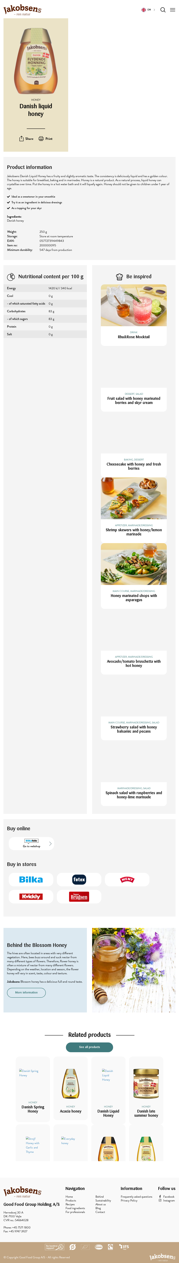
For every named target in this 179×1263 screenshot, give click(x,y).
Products (71, 1201)
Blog (98, 1208)
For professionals (75, 1212)
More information (26, 992)
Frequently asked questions (136, 1197)
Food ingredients (75, 1208)
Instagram (169, 1201)
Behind (99, 1197)
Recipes (70, 1204)
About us (100, 1204)
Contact (100, 1212)
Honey (35, 100)
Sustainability (103, 1201)
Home (69, 1197)
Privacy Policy (129, 1201)
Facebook (168, 1197)
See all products (89, 1047)
